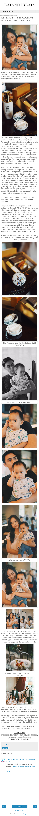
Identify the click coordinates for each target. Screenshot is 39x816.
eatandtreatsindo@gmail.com (21, 737)
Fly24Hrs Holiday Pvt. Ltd (15, 759)
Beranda (19, 806)
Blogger (25, 814)
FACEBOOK (5, 735)
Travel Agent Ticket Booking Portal (23, 766)
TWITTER (14, 735)
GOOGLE (34, 735)
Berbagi (5, 748)
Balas (8, 771)
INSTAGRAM (24, 735)
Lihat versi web (19, 810)
